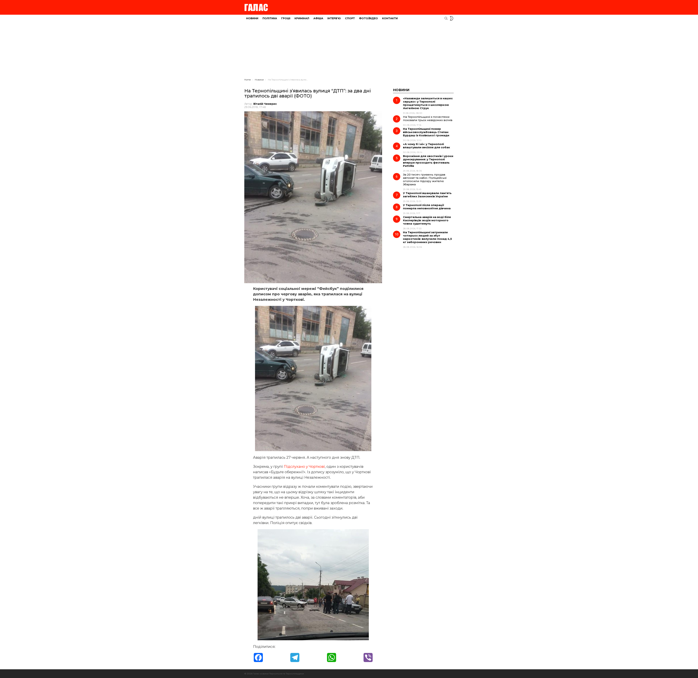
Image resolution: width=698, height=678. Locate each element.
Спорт (350, 18)
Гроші (285, 18)
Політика (269, 18)
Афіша (318, 18)
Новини (252, 18)
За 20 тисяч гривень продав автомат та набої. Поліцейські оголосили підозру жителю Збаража (424, 179)
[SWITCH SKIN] (451, 18)
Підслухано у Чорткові (304, 466)
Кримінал (301, 18)
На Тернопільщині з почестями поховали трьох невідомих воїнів (427, 118)
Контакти (390, 18)
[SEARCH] (446, 18)
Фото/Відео (368, 18)
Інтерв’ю (334, 18)
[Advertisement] (349, 51)
